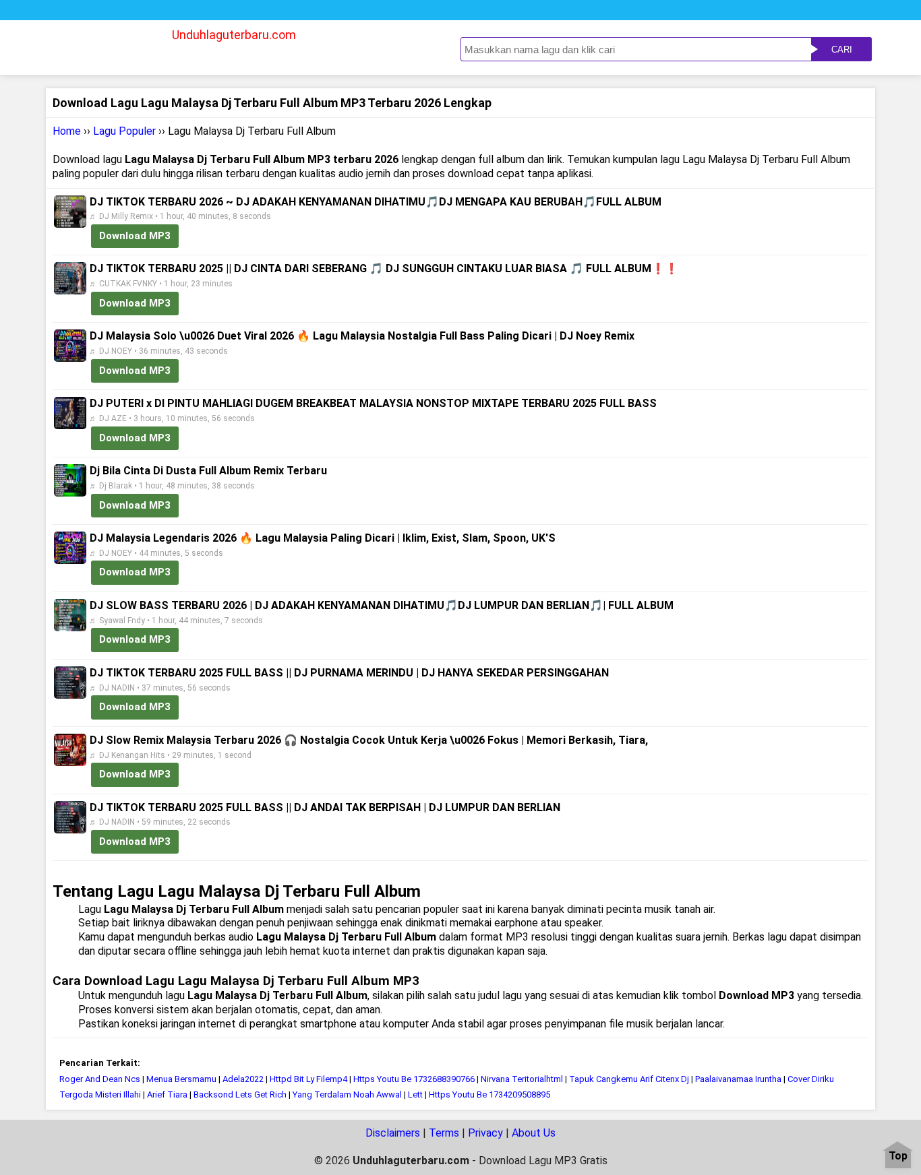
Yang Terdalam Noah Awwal (348, 1094)
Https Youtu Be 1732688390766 (414, 1079)
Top (898, 1156)
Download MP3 (135, 236)
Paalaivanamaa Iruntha (738, 1079)
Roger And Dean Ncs (99, 1079)
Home (67, 131)
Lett (415, 1094)
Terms (444, 1132)
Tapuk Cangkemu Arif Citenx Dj (629, 1079)
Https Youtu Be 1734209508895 (489, 1094)
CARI (841, 49)
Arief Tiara (167, 1094)
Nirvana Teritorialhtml (522, 1079)
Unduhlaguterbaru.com (234, 35)
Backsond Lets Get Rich (241, 1094)
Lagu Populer (124, 131)
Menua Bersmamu (181, 1079)
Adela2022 (243, 1079)
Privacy (485, 1132)
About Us (534, 1132)
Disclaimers (392, 1132)
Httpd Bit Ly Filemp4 (308, 1079)
